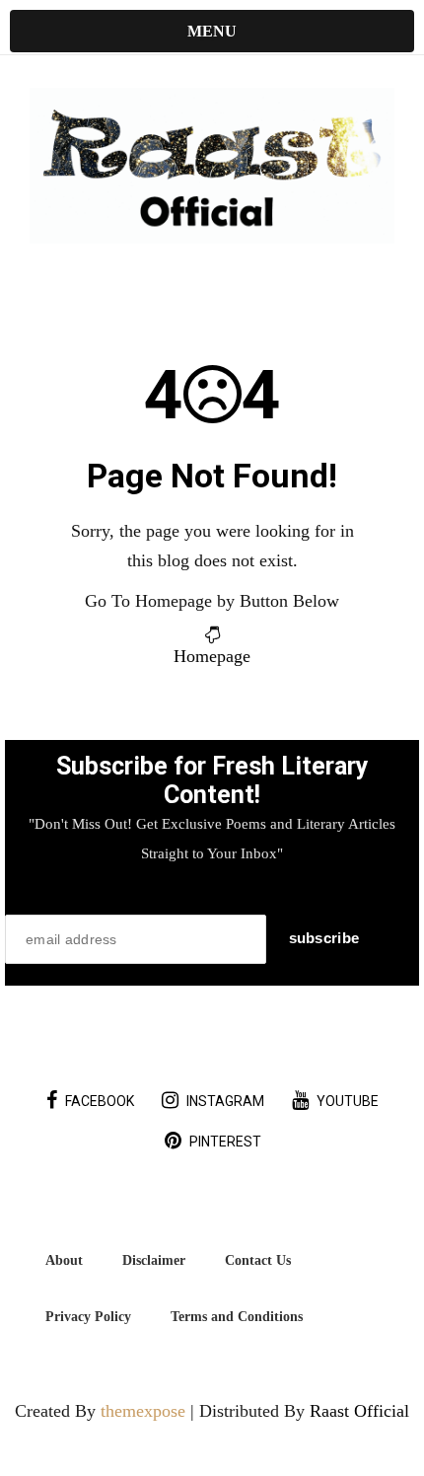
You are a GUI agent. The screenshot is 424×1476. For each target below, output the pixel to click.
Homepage (212, 656)
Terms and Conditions (237, 1316)
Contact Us (258, 1260)
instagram (225, 1101)
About (64, 1260)
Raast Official (359, 1411)
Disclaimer (153, 1260)
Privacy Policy (88, 1316)
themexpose (143, 1411)
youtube (348, 1101)
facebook (99, 1101)
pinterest (225, 1141)
